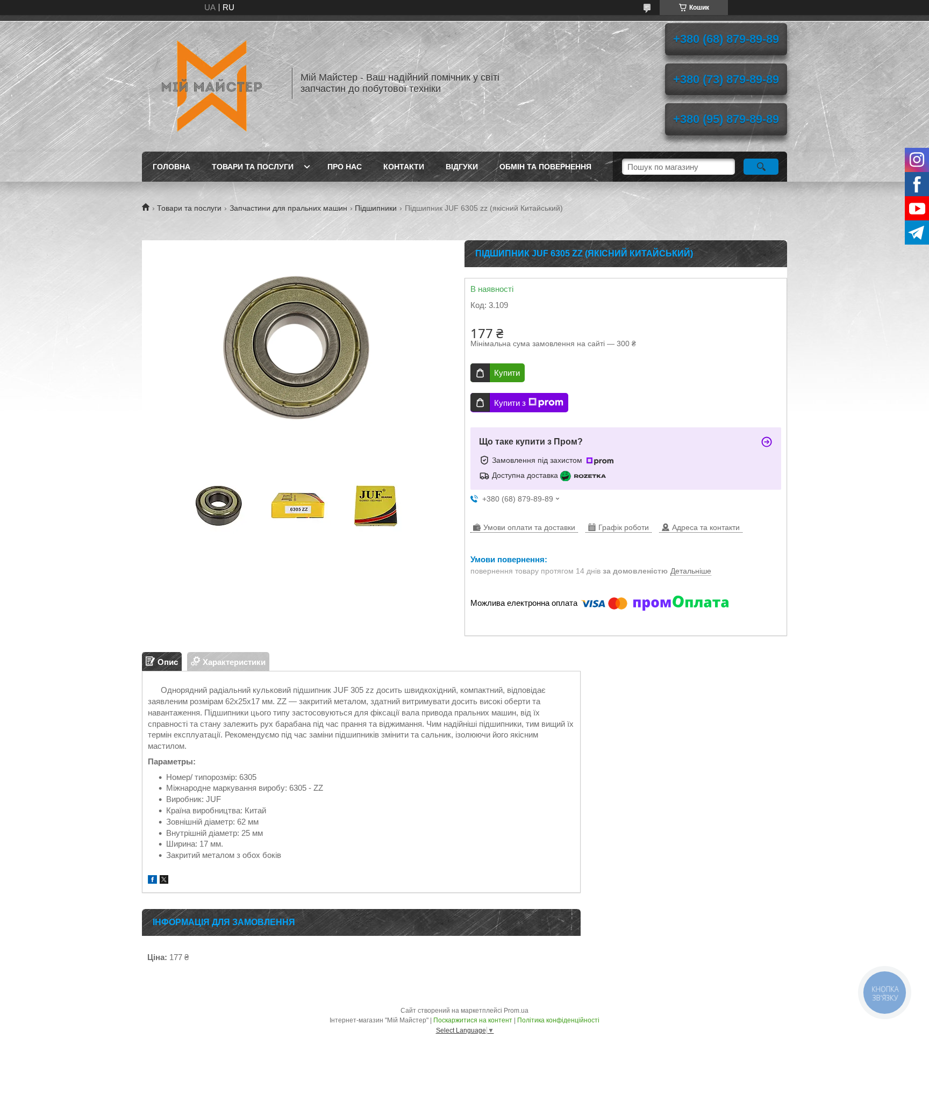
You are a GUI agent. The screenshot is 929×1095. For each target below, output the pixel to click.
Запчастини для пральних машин (288, 208)
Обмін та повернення (545, 166)
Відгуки (462, 166)
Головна (171, 166)
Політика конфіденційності (558, 1020)
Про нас (344, 166)
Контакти (403, 166)
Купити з (510, 402)
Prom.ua (516, 1010)
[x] (164, 880)
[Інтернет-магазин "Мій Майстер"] (212, 83)
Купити (507, 372)
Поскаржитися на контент (472, 1020)
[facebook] (152, 880)
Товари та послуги (253, 166)
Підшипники (376, 208)
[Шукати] (761, 167)
